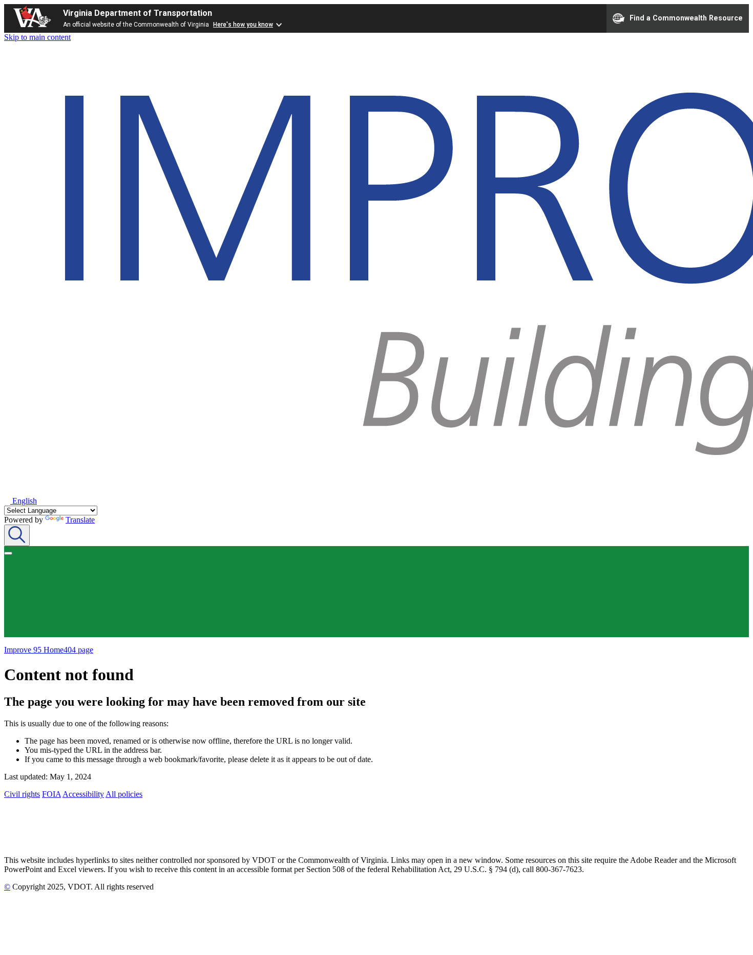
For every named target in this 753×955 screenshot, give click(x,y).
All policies (124, 794)
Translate (80, 519)
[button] (20, 500)
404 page (78, 649)
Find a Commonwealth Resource (686, 17)
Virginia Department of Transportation (137, 13)
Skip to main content (37, 37)
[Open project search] (17, 535)
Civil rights (22, 794)
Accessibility (83, 794)
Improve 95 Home (34, 649)
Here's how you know (243, 24)
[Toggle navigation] (8, 553)
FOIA (51, 794)
